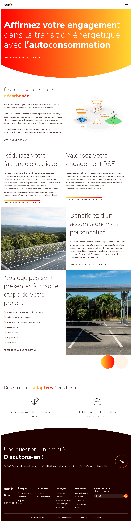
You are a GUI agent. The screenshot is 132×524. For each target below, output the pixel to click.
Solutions (60, 507)
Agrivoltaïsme (81, 493)
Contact (9, 503)
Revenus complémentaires (63, 498)
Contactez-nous (14, 140)
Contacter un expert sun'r (20, 57)
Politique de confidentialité (61, 517)
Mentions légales (38, 517)
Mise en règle (62, 503)
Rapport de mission (23, 502)
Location (79, 496)
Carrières (22, 496)
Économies (60, 493)
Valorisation (80, 500)
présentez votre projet (18, 350)
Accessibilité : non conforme (89, 517)
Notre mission (24, 493)
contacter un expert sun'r (82, 199)
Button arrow (121, 461)
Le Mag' (40, 493)
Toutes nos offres (80, 506)
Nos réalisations (44, 496)
